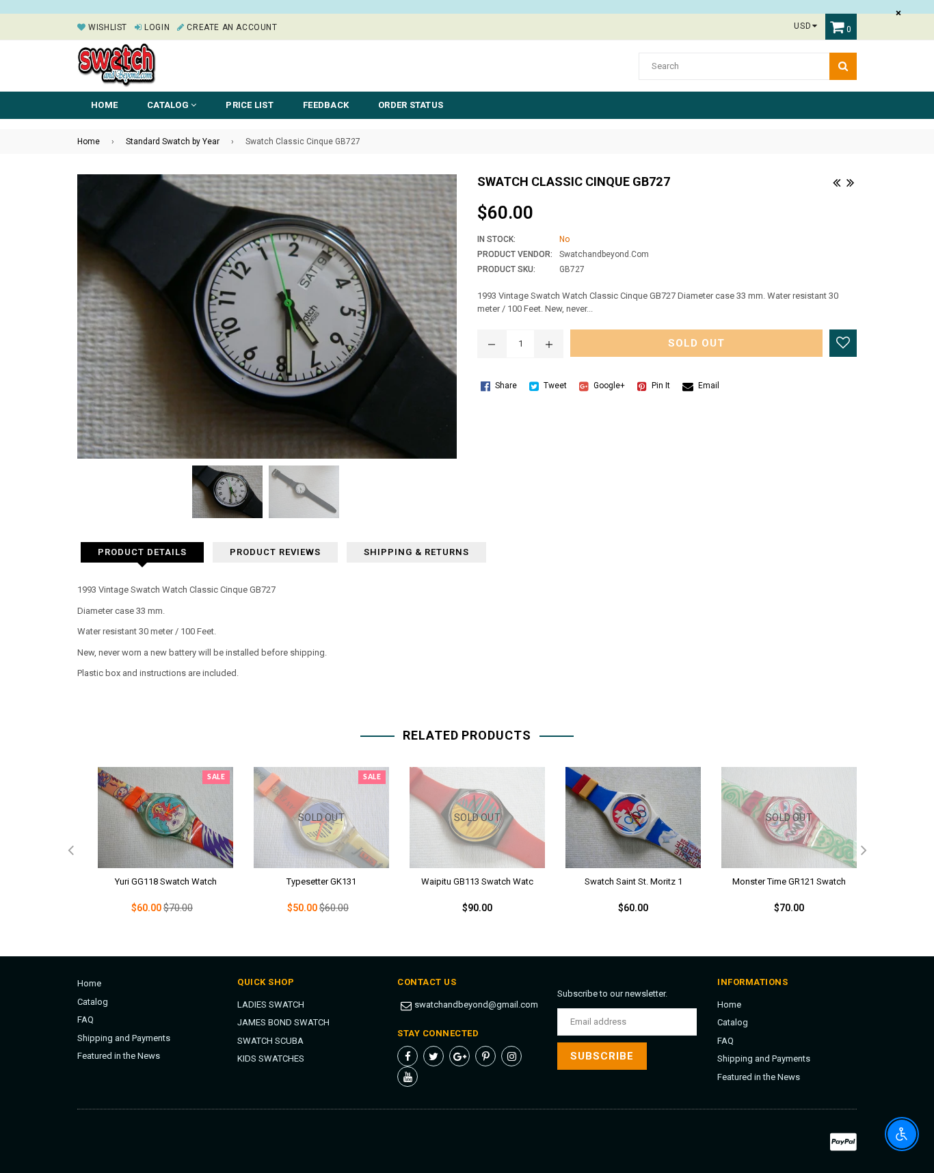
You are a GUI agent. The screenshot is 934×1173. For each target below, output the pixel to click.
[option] (155, 851)
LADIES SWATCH (270, 1004)
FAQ (85, 1019)
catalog (169, 105)
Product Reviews (275, 552)
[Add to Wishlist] (843, 343)
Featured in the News (118, 1056)
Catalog (92, 1002)
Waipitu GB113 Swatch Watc (477, 881)
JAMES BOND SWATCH (283, 1022)
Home (104, 105)
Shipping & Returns (416, 552)
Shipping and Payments (123, 1038)
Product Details (142, 552)
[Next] (850, 181)
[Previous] (836, 181)
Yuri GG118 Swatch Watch (166, 881)
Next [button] (863, 851)
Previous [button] (70, 851)
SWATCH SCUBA (270, 1041)
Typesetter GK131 (321, 881)
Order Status (410, 105)
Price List (249, 105)
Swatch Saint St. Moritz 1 (633, 881)
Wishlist (106, 27)
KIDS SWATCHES (270, 1058)
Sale (216, 777)
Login (156, 27)
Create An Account (231, 27)
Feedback (326, 105)
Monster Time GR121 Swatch (789, 881)
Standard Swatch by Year (172, 141)
